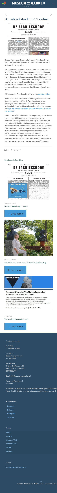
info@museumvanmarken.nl (16, 467)
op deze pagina (44, 94)
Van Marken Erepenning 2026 (16, 319)
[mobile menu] (53, 4)
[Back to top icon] (41, 481)
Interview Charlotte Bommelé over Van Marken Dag (25, 263)
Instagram (11, 414)
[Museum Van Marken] (28, 4)
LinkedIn (10, 410)
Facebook (10, 406)
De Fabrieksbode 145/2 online (16, 206)
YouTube (10, 417)
